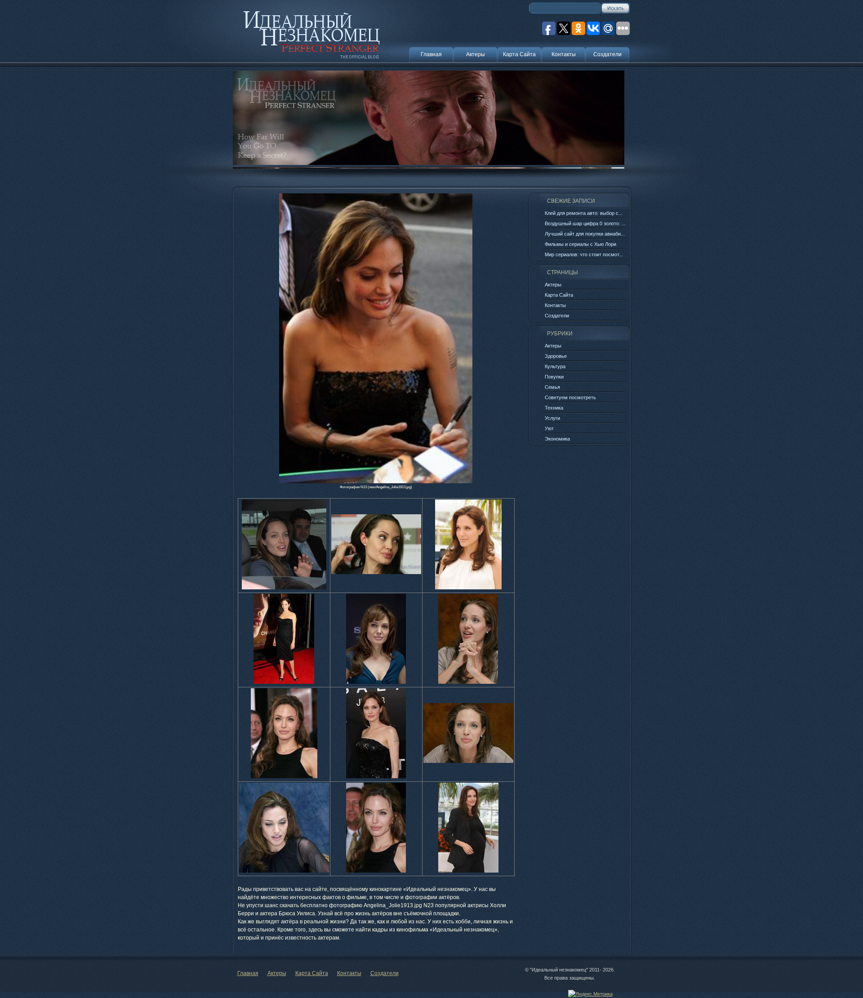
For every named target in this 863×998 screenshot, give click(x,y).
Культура (555, 366)
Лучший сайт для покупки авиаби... (585, 233)
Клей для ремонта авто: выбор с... (584, 213)
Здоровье (556, 356)
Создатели (607, 54)
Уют (549, 428)
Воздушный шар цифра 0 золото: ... (585, 223)
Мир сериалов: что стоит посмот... (584, 254)
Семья (552, 387)
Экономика (557, 438)
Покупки (554, 376)
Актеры (475, 54)
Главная (431, 54)
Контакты (564, 54)
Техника (554, 407)
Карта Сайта (519, 54)
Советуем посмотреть (570, 397)
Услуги (552, 418)
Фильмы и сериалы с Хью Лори (580, 244)
